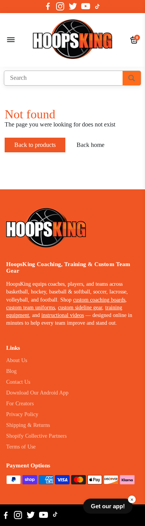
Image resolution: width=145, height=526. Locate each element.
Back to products (35, 145)
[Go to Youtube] (85, 6)
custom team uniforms (30, 307)
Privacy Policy (22, 414)
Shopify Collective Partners (36, 436)
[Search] (132, 78)
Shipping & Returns (28, 425)
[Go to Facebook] (48, 6)
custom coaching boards (99, 300)
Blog (11, 371)
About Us (16, 360)
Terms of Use (21, 447)
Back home (90, 145)
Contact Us (18, 382)
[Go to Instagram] (60, 6)
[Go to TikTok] (97, 6)
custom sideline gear (80, 307)
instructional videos (62, 315)
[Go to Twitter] (73, 6)
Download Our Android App (37, 393)
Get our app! (108, 506)
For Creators (20, 403)
